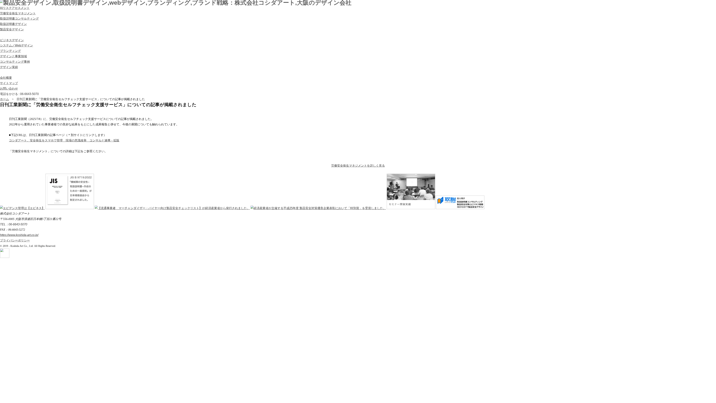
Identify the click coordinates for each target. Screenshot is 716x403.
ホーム (4, 99)
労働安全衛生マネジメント (18, 13)
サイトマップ (9, 83)
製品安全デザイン (12, 29)
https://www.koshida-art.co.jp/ (19, 235)
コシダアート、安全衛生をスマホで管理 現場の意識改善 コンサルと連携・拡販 (64, 140)
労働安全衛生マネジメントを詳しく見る (358, 165)
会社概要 (6, 77)
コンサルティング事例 (15, 61)
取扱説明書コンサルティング (19, 18)
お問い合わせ (9, 88)
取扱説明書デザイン (13, 24)
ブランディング (10, 50)
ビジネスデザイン (12, 40)
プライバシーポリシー (15, 240)
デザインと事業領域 (13, 56)
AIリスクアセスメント (15, 8)
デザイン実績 (9, 67)
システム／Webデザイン (16, 45)
